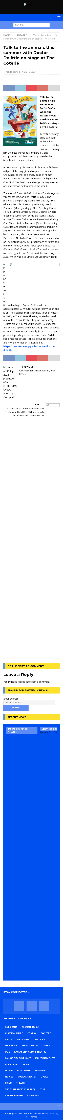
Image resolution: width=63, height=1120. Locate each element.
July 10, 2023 (30, 71)
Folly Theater (30, 1045)
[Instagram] (44, 1006)
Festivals (40, 1039)
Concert (46, 1033)
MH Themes (31, 1116)
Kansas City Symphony (18, 1058)
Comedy (31, 1033)
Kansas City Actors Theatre (30, 1051)
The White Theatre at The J (20, 1089)
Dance (8, 1039)
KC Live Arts (11, 1064)
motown (40, 1070)
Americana (11, 1027)
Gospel (47, 1045)
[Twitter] (32, 1006)
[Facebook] (19, 1006)
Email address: (11, 698)
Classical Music (14, 1033)
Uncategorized (14, 1095)
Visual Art (33, 1095)
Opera (44, 1076)
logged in (23, 681)
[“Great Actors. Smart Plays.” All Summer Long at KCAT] (21, 852)
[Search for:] (31, 24)
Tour (42, 1089)
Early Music (23, 1039)
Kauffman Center (45, 1058)
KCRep (26, 1064)
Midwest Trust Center (18, 1070)
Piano (8, 1083)
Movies (9, 1076)
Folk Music (11, 1045)
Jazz (7, 1051)
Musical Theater (26, 1076)
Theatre (21, 1083)
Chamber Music (30, 1027)
